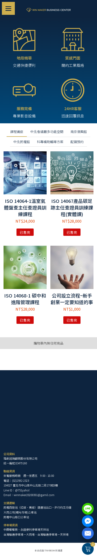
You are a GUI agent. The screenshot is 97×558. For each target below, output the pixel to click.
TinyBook (49, 550)
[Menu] (8, 8)
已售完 (25, 232)
